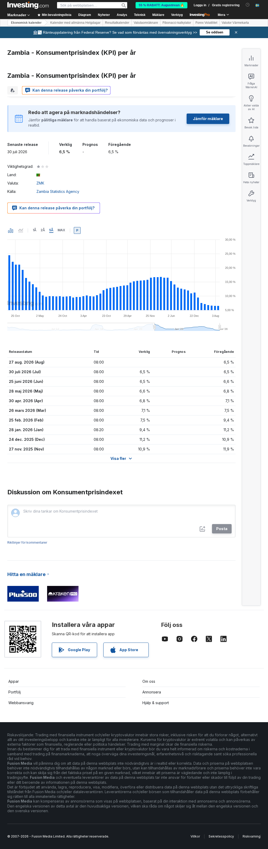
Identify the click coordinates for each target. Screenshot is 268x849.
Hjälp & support (155, 702)
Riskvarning (251, 836)
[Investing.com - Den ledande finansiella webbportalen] (28, 5)
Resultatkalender (117, 23)
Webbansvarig (21, 702)
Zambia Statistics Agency (57, 191)
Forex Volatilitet (206, 23)
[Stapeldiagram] (10, 230)
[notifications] (248, 4)
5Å (51, 230)
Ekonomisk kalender (26, 23)
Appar (13, 681)
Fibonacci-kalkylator (177, 23)
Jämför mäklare (208, 118)
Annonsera (151, 692)
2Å (43, 230)
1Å (34, 230)
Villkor (195, 836)
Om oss (148, 681)
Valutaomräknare (146, 23)
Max (61, 230)
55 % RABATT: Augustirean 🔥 (161, 5)
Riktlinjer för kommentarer (27, 542)
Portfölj (14, 692)
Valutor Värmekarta (235, 23)
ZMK (40, 183)
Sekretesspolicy (221, 836)
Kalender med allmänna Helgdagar (75, 23)
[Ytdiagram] (20, 230)
